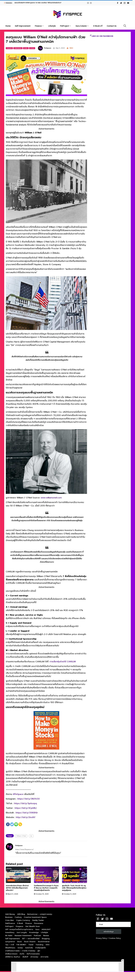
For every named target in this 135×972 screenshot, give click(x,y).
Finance (38, 26)
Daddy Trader (38, 920)
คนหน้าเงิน (29, 947)
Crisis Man (9, 920)
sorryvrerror (10, 941)
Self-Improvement (22, 26)
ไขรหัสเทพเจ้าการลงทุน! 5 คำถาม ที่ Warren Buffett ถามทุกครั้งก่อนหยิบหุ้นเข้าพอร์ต (46, 888)
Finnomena (17, 48)
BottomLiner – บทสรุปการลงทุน (39, 914)
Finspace (11, 880)
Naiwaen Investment (23, 935)
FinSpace (47, 48)
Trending (39, 944)
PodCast (37, 935)
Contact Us (111, 26)
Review (46, 935)
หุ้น (31, 836)
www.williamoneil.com (51, 497)
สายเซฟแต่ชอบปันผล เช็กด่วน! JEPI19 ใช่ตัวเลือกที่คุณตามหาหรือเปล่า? (17, 888)
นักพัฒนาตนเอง (11, 954)
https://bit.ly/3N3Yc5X (28, 798)
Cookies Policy (115, 938)
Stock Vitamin (30, 941)
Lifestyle (52, 26)
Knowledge (34, 932)
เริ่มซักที (25, 957)
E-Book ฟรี (98, 26)
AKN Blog (21, 914)
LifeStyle (44, 932)
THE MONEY (21, 944)
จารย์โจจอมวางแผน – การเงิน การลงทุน (20, 951)
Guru (26, 48)
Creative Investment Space (35, 917)
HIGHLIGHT (46, 929)
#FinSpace (18, 794)
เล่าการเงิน (44, 957)
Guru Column (81, 26)
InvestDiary (9, 932)
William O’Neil (21, 836)
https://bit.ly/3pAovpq (25, 803)
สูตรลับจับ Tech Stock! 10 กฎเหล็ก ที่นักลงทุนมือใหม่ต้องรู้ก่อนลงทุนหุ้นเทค (74, 888)
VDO (47, 944)
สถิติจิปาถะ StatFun (12, 957)
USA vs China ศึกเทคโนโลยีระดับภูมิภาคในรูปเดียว (30, 3)
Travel (30, 944)
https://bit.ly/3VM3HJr (27, 812)
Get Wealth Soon (32, 926)
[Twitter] (12, 824)
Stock (32, 48)
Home (8, 26)
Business (8, 917)
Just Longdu (22, 932)
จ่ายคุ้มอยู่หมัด (40, 947)
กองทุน (20, 947)
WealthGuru (10, 947)
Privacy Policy (101, 938)
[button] (88, 3)
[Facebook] (8, 824)
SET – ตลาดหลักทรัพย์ (30, 938)
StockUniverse (43, 941)
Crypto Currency (23, 920)
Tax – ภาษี (9, 944)
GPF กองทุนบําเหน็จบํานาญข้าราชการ (19, 929)
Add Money (10, 914)
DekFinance (10, 923)
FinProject (64, 26)
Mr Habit (8, 935)
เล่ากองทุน (34, 957)
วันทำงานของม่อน (33, 954)
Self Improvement (12, 938)
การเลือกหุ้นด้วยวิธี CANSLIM (63, 661)
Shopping (46, 938)
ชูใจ (39, 951)
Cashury (18, 917)
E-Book (20, 923)
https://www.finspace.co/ (24, 849)
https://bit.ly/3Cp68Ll (25, 808)
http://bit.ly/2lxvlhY (25, 817)
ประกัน (22, 954)
